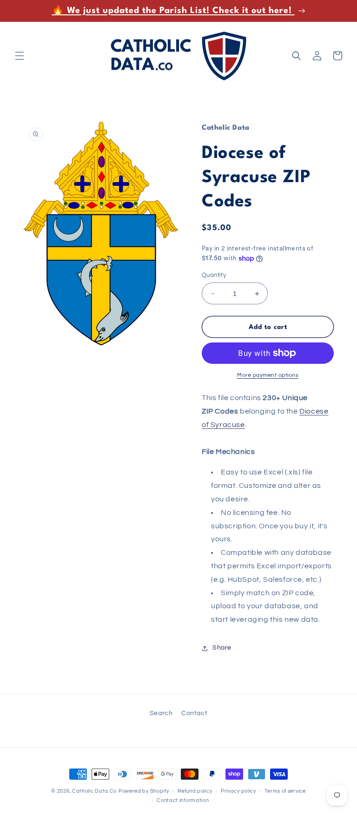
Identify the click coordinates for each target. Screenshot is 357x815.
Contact (194, 713)
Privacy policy (238, 791)
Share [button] (221, 647)
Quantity (214, 275)
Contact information (183, 800)
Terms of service (284, 791)
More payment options (267, 375)
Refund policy (195, 791)
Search (161, 713)
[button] (19, 56)
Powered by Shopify (144, 791)
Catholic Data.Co (94, 791)
